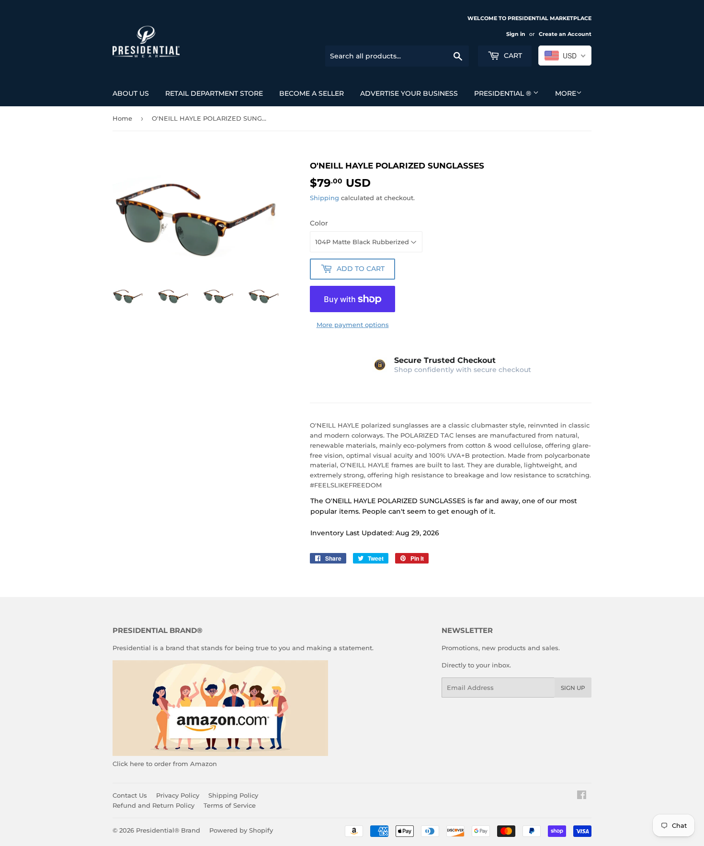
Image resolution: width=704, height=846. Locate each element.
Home (122, 118)
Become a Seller (311, 93)
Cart (512, 55)
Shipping (324, 198)
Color (319, 223)
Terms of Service (230, 805)
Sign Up (573, 687)
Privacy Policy (177, 795)
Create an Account (565, 34)
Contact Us (130, 795)
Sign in (515, 34)
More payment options (353, 324)
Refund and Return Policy (153, 805)
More (565, 93)
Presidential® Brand (168, 830)
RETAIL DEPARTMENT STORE (214, 93)
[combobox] (564, 55)
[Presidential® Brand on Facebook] (582, 796)
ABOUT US (131, 93)
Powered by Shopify (241, 830)
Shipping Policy (233, 795)
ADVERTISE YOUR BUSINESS (409, 93)
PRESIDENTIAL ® (503, 93)
